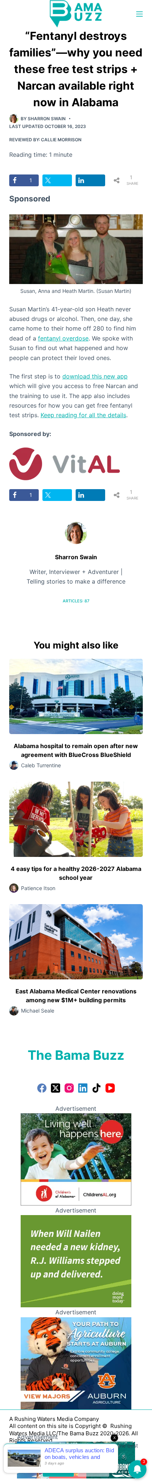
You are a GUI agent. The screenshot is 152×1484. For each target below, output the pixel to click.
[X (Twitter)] (55, 1088)
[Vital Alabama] (64, 463)
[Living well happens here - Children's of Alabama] (76, 1158)
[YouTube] (110, 1088)
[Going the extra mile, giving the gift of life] (76, 1261)
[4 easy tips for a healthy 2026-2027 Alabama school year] (76, 819)
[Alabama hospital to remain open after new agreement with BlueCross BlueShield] (76, 696)
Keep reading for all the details (83, 415)
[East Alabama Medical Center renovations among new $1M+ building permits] (76, 941)
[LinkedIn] (82, 1088)
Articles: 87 (76, 600)
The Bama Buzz (76, 1055)
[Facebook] (41, 1088)
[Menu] (139, 14)
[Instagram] (69, 1088)
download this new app (95, 376)
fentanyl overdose (63, 338)
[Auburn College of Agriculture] (76, 1362)
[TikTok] (96, 1088)
